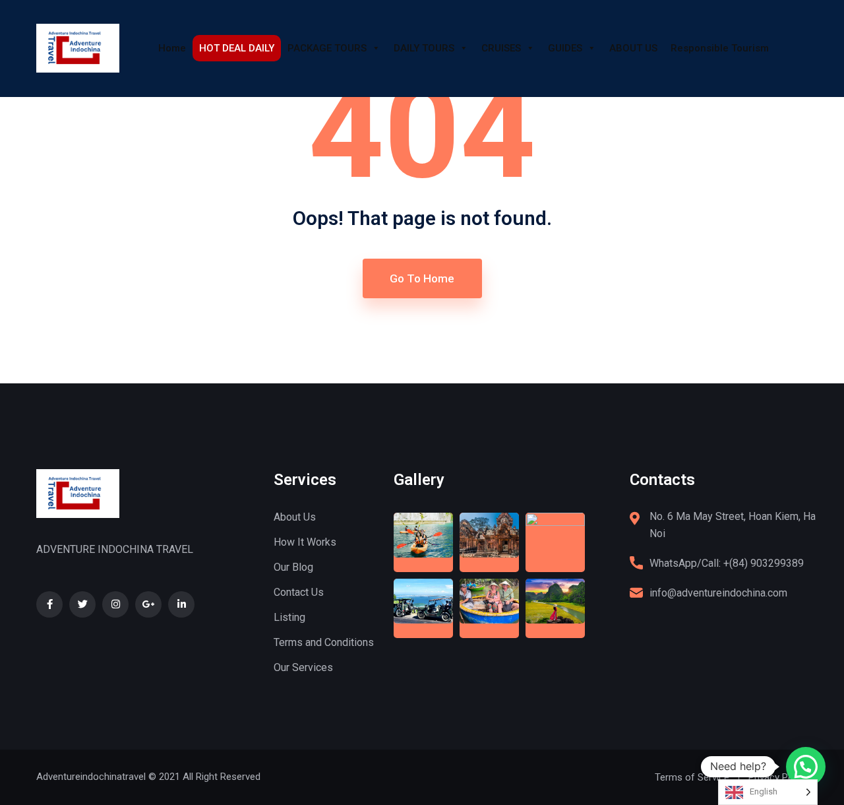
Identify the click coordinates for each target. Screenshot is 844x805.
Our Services (303, 667)
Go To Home (422, 278)
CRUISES (501, 48)
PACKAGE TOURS (327, 48)
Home (172, 48)
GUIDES (565, 48)
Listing (289, 617)
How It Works (305, 542)
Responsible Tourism (720, 48)
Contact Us (299, 592)
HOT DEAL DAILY (236, 48)
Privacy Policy (778, 777)
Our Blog (293, 567)
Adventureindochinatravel (91, 777)
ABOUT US (633, 48)
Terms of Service (692, 777)
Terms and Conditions (324, 642)
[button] (806, 767)
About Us (295, 517)
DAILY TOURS (424, 48)
